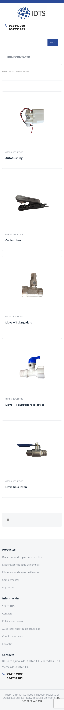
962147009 (17, 26)
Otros (8, 152)
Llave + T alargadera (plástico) (25, 404)
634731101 (17, 29)
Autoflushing (14, 158)
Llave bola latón (16, 487)
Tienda (11, 71)
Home (4, 71)
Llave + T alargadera (18, 322)
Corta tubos (13, 240)
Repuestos (18, 152)
